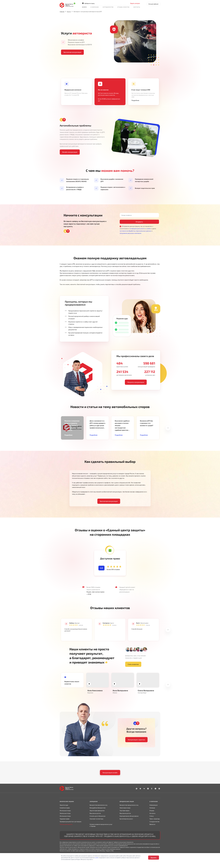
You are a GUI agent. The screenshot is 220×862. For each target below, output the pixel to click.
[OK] (152, 788)
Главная (62, 11)
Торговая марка (124, 810)
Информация (154, 805)
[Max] (137, 788)
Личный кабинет (153, 4)
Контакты (136, 7)
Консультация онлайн (110, 772)
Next (168, 427)
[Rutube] (159, 788)
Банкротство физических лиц (98, 805)
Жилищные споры (65, 810)
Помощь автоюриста (66, 824)
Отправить (139, 222)
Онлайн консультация (69, 152)
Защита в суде (64, 805)
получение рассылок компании (130, 233)
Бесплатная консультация (72, 52)
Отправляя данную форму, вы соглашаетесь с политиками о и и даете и (138, 229)
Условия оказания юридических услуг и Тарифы (101, 825)
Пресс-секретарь (155, 819)
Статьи (152, 816)
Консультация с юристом (136, 739)
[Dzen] (155, 788)
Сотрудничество (154, 821)
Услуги (69, 11)
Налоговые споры (125, 808)
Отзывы (152, 810)
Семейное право (65, 808)
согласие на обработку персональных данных (135, 231)
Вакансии (152, 824)
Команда (152, 808)
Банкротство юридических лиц (129, 805)
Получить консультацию (135, 382)
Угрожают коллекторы (96, 819)
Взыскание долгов (95, 813)
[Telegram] (140, 788)
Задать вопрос (135, 3)
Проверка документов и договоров (70, 821)
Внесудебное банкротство (98, 808)
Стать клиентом (133, 664)
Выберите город (89, 3)
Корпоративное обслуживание (129, 816)
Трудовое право (64, 819)
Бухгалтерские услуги (126, 819)
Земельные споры (65, 813)
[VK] (144, 788)
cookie (148, 228)
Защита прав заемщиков (97, 810)
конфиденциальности (137, 228)
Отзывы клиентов (123, 7)
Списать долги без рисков (97, 816)
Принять (153, 857)
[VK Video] (148, 788)
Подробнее (135, 100)
